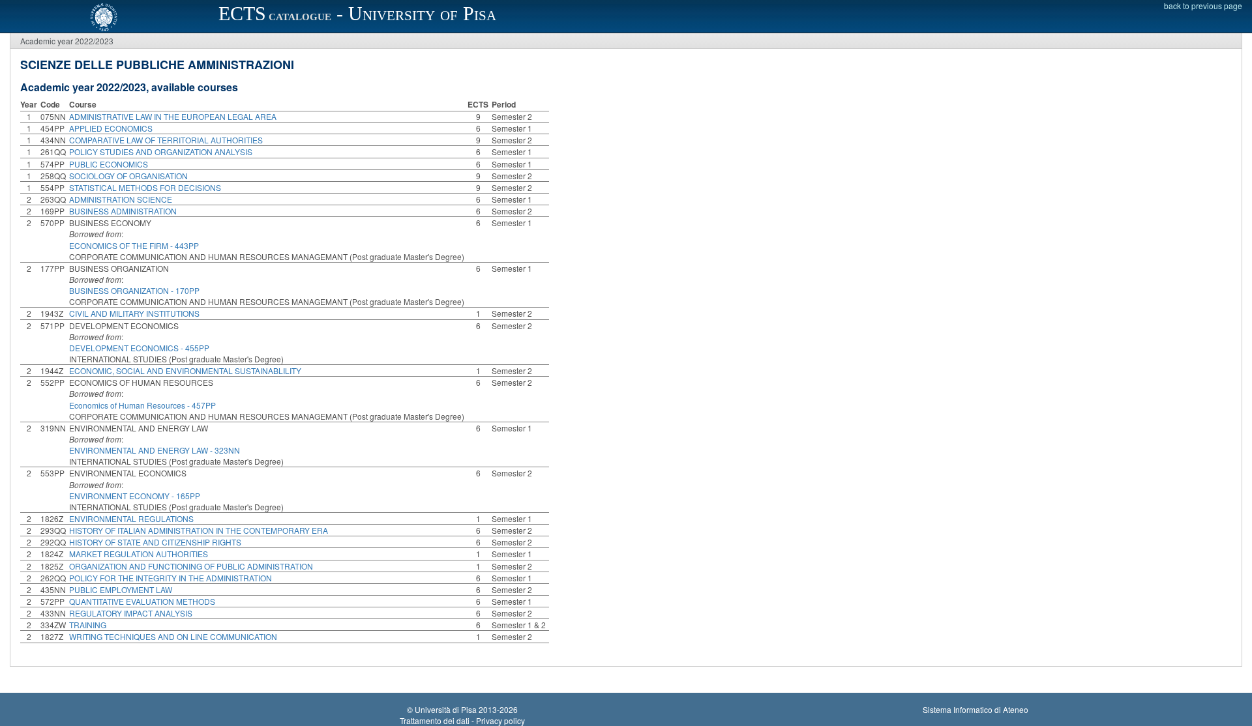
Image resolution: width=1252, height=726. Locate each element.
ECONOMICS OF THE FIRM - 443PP (134, 245)
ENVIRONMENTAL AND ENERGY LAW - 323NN (154, 450)
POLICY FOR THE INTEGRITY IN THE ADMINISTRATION (170, 577)
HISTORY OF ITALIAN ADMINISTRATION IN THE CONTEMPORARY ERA (198, 530)
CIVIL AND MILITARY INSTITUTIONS (134, 313)
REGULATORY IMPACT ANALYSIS (130, 612)
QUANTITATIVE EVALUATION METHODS (142, 601)
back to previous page (1203, 5)
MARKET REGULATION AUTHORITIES (138, 553)
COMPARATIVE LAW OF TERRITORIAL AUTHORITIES (166, 139)
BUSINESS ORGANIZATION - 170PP (134, 290)
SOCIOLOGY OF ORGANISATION (128, 175)
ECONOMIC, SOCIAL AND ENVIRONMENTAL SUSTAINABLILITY (185, 370)
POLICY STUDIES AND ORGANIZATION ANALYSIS (160, 151)
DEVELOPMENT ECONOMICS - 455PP (139, 347)
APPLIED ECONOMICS (111, 128)
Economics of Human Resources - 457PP (142, 405)
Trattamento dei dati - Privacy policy (462, 720)
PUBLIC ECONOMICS (108, 163)
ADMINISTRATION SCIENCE (120, 199)
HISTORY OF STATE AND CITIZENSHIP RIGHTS (155, 541)
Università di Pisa (446, 709)
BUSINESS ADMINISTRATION (123, 210)
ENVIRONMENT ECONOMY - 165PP (134, 495)
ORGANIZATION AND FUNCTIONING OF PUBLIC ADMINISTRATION (191, 566)
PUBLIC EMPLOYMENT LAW (120, 589)
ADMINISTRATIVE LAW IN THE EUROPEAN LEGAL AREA (172, 116)
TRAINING (87, 624)
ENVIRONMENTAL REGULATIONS (131, 518)
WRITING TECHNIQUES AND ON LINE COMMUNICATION (173, 636)
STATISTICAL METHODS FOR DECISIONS (145, 187)
